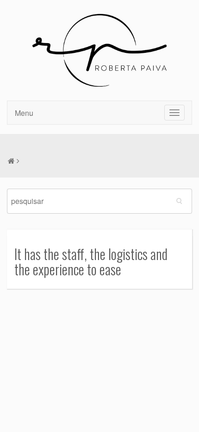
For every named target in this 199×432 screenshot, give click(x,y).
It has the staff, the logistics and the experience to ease (91, 261)
